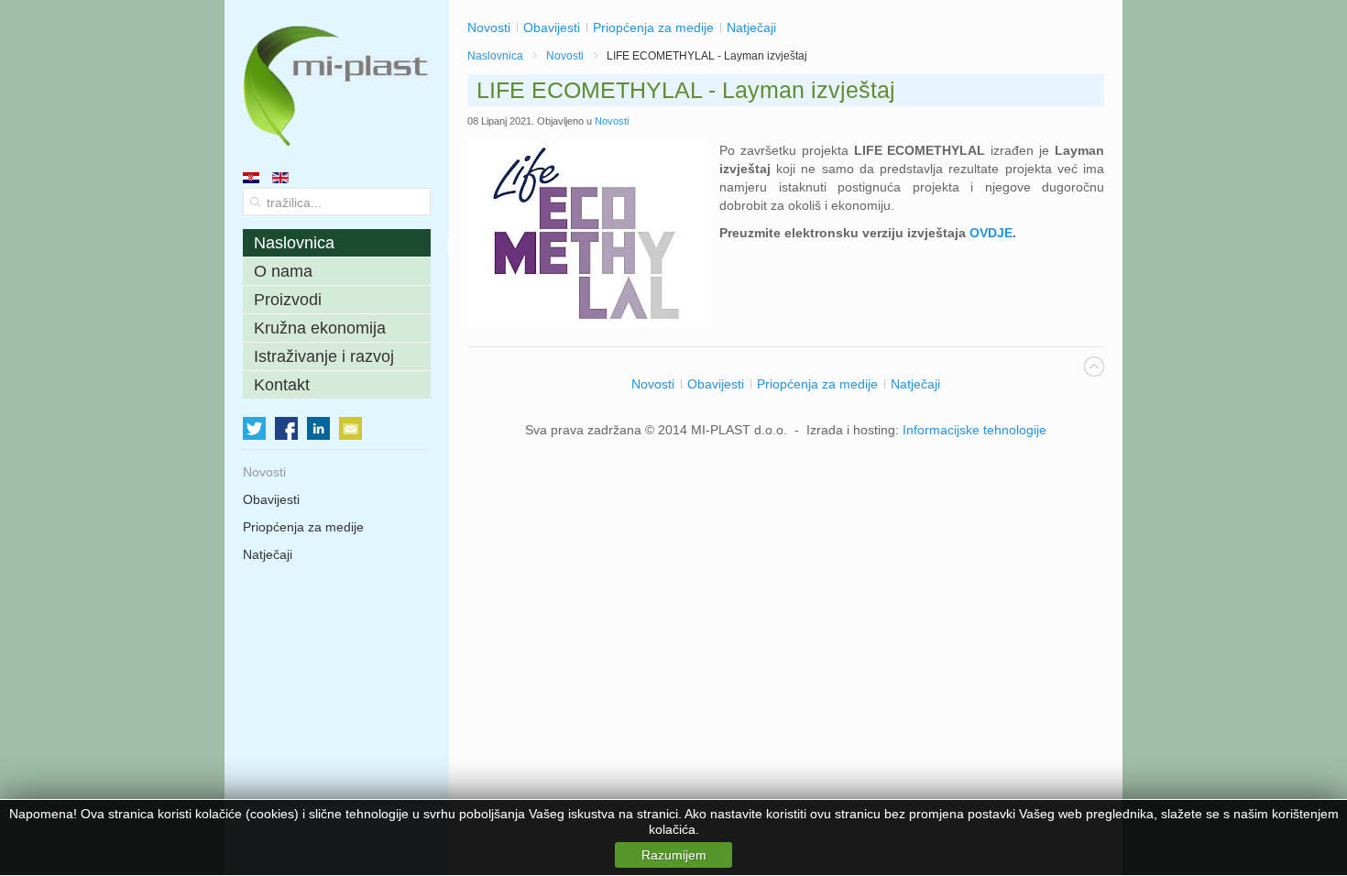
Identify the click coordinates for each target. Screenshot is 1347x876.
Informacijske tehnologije (974, 429)
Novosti (565, 55)
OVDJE (991, 232)
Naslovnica (495, 55)
